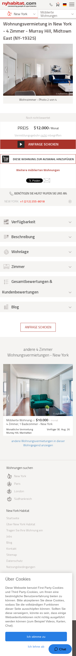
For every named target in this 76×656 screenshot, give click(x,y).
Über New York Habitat (20, 524)
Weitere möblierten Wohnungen (38, 170)
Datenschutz (14, 560)
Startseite (12, 518)
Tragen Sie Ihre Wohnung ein (24, 530)
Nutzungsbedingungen (20, 567)
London (19, 491)
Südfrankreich (23, 498)
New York (20, 476)
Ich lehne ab (36, 646)
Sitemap (11, 554)
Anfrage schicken (38, 327)
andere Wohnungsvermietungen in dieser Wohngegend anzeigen (38, 443)
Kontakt (11, 548)
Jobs (9, 536)
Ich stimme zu (36, 636)
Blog (9, 542)
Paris (17, 483)
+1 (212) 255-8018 (32, 201)
